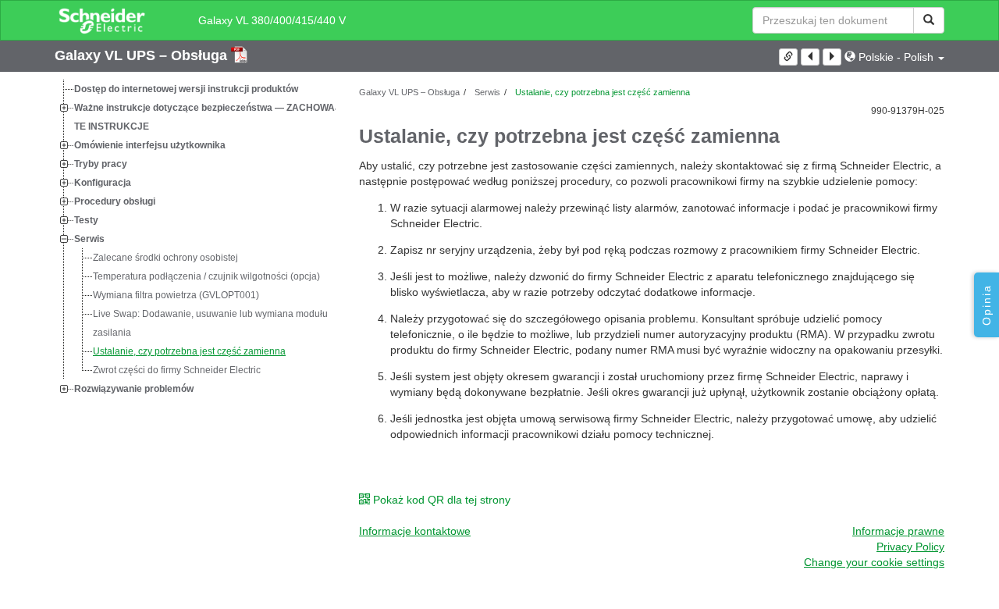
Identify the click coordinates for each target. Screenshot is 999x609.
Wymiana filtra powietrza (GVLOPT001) (176, 295)
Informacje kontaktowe (415, 531)
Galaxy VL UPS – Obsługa (143, 55)
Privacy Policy (910, 546)
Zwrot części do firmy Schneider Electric (177, 370)
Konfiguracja (102, 182)
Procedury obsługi (114, 201)
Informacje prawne (898, 531)
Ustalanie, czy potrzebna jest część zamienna (189, 351)
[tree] (195, 239)
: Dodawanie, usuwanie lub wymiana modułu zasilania (210, 323)
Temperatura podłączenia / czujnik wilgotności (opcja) (206, 276)
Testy (86, 220)
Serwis (89, 238)
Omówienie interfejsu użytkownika (150, 145)
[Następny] (832, 57)
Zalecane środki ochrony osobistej (165, 257)
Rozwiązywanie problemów (134, 388)
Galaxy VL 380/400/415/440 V (272, 20)
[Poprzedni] (810, 57)
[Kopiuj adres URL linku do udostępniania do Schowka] (788, 57)
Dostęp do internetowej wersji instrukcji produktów (186, 89)
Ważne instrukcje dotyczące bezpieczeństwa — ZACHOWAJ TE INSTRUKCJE (207, 117)
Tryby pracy (100, 163)
